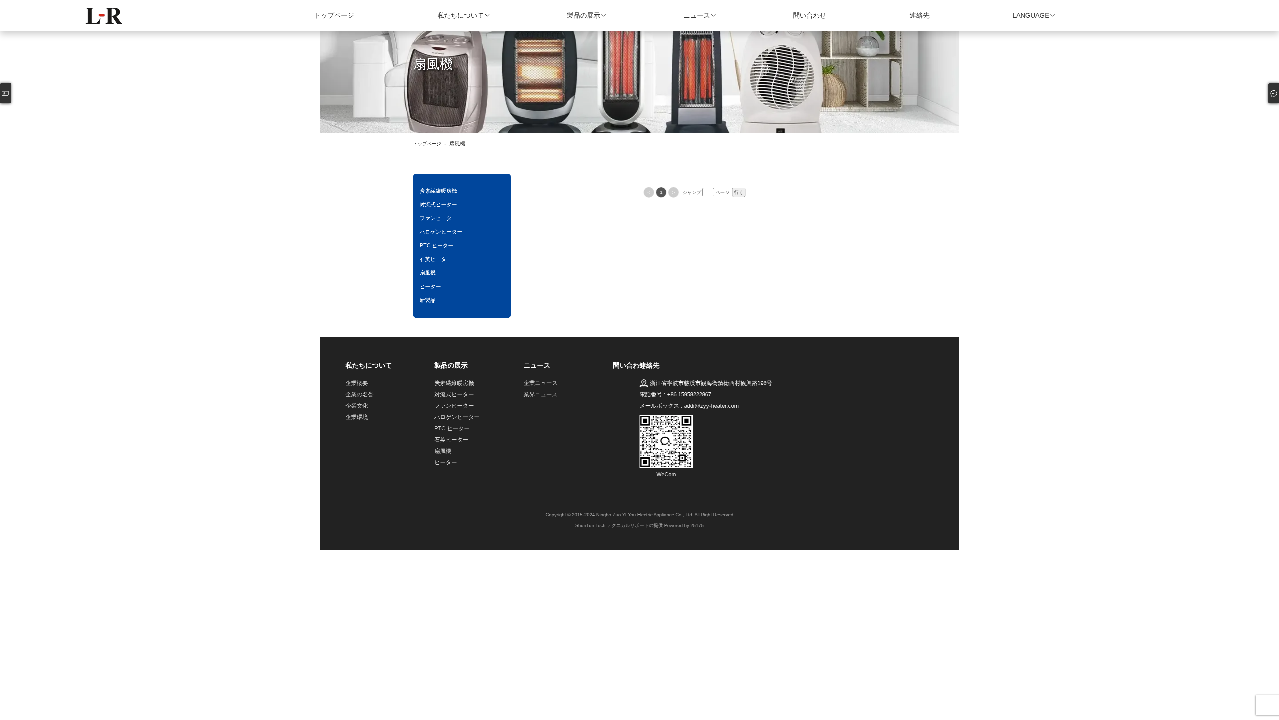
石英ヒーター (436, 259)
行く (738, 192)
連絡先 (920, 15)
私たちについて (460, 15)
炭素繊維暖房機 (438, 191)
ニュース (696, 15)
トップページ (334, 15)
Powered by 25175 (684, 525)
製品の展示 (583, 15)
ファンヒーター (438, 218)
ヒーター (430, 286)
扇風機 (428, 273)
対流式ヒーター (438, 204)
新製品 (428, 300)
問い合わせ (809, 15)
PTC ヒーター (436, 245)
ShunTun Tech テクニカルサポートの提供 (619, 525)
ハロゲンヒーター (441, 232)
